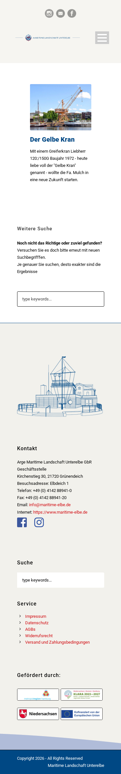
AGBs (30, 629)
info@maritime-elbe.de (50, 504)
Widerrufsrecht (39, 635)
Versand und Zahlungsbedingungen (57, 642)
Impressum (35, 616)
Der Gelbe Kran (52, 139)
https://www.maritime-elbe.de (60, 512)
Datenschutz (36, 622)
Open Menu (102, 37)
